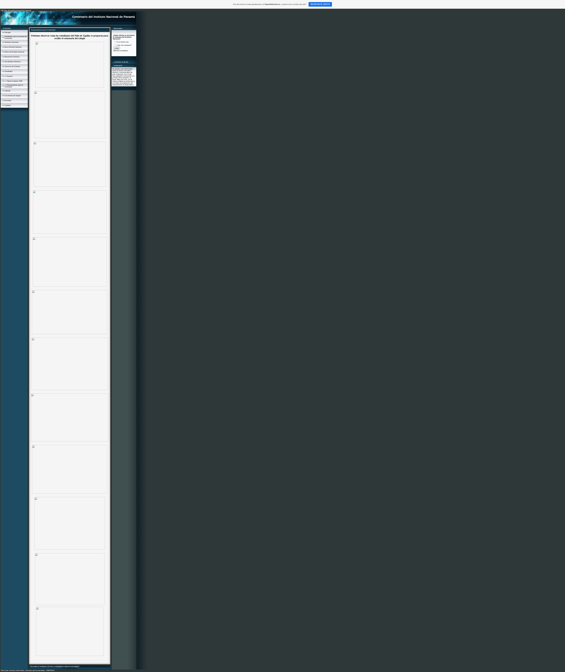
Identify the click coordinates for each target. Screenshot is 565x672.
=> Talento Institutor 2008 (13, 81)
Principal (7, 32)
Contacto (7, 105)
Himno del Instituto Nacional (14, 52)
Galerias (7, 91)
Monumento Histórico (12, 57)
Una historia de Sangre (12, 96)
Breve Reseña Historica (12, 47)
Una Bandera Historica (12, 62)
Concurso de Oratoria (12, 66)
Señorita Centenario (11, 42)
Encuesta (7, 100)
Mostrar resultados (120, 50)
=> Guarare (8, 76)
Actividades (8, 71)
